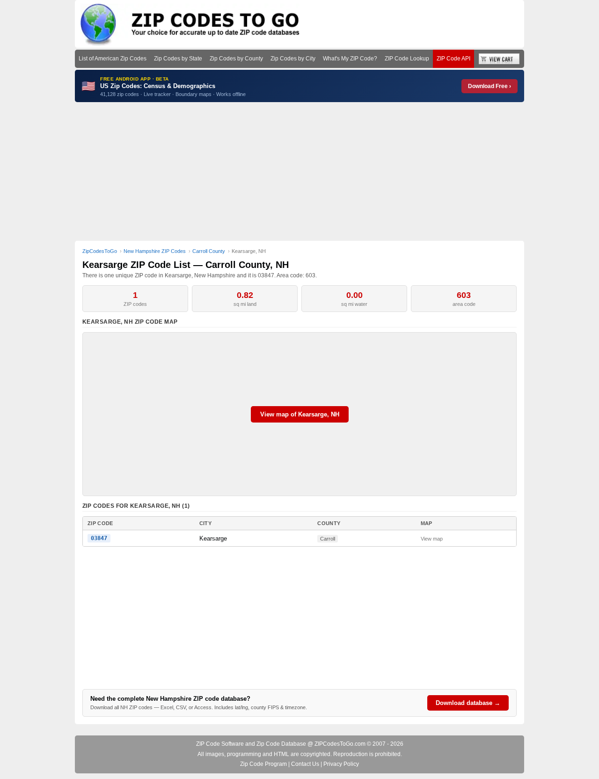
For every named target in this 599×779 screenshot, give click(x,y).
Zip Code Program (263, 764)
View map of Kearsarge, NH (299, 414)
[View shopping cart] (499, 59)
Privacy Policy (341, 764)
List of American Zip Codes (112, 58)
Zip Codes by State (178, 58)
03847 (99, 538)
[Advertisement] (299, 171)
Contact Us (305, 764)
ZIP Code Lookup (407, 58)
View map (432, 539)
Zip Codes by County (236, 58)
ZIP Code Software (220, 744)
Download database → (468, 702)
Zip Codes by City (292, 58)
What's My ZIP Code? (350, 58)
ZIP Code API (453, 58)
